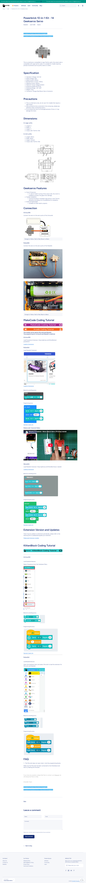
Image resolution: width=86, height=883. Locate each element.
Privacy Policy (26, 864)
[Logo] (6, 5)
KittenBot (74, 881)
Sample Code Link (28, 424)
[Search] (60, 5)
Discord (57, 775)
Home (4, 8)
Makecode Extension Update (31, 538)
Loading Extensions (29, 344)
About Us (5, 860)
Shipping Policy (27, 860)
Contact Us (5, 862)
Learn (8, 8)
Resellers (5, 864)
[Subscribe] (81, 865)
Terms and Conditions (28, 866)
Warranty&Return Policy (29, 862)
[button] (82, 5)
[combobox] (68, 5)
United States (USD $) (8, 880)
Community (46, 862)
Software (46, 860)
